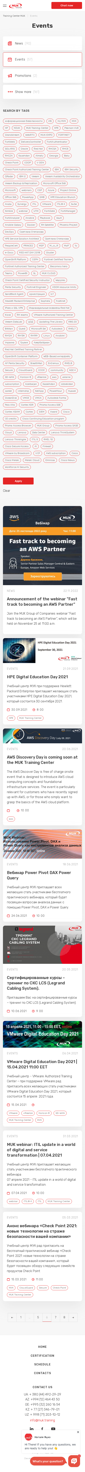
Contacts (42, 1373)
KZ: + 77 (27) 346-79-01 (43, 1409)
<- (12, 1317)
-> (73, 1317)
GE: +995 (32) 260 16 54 (42, 1404)
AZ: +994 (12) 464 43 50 (42, 1399)
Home (42, 1347)
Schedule (42, 1364)
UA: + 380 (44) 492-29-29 (42, 1394)
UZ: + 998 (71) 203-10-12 (42, 1414)
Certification (42, 1356)
